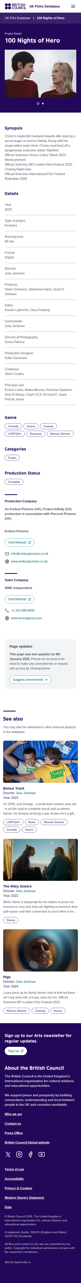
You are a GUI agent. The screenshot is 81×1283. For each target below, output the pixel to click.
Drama (31, 426)
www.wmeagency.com (26, 618)
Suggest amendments (28, 679)
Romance (36, 433)
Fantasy (48, 426)
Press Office (14, 1133)
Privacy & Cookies (18, 1188)
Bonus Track (13, 788)
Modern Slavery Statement (24, 1197)
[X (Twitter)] (8, 1154)
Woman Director (60, 433)
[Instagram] (19, 1154)
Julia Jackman (26, 793)
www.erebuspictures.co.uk (29, 561)
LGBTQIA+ (15, 433)
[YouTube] (41, 1154)
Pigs (7, 977)
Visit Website (17, 542)
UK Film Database (17, 18)
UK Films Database (44, 6)
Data (8, 1207)
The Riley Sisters (17, 886)
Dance (29, 829)
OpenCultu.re (22, 1262)
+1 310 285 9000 (23, 610)
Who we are (13, 1114)
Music (32, 822)
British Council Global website (27, 1142)
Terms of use (14, 1169)
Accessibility (14, 1178)
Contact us (13, 1123)
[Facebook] (30, 1154)
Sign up (13, 1051)
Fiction (12, 457)
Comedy (13, 426)
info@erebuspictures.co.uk (29, 553)
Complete (14, 481)
